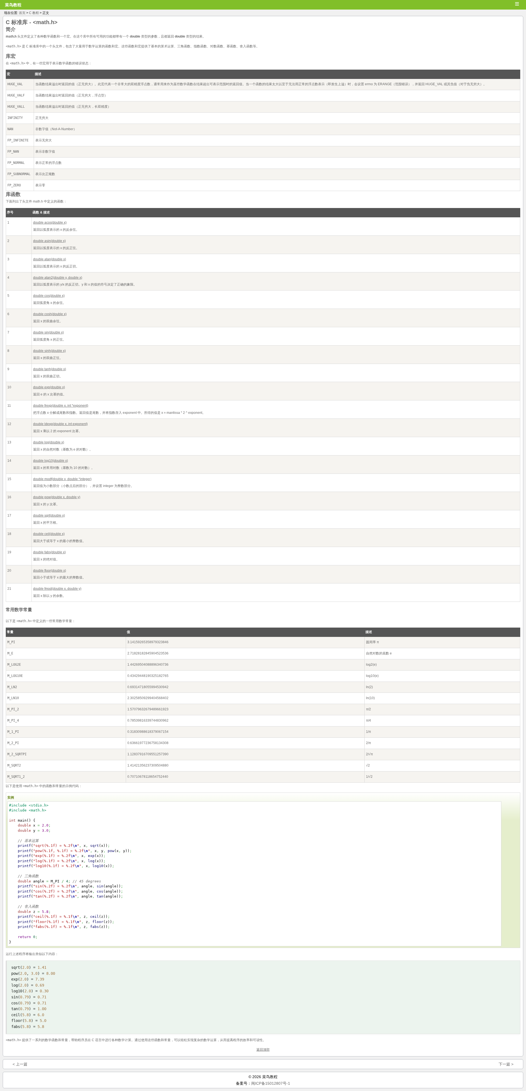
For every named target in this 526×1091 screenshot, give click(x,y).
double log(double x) (48, 442)
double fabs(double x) (49, 552)
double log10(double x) (50, 461)
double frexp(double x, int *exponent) (60, 406)
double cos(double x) (49, 296)
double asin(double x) (49, 241)
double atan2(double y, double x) (57, 278)
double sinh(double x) (49, 351)
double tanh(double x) (49, 369)
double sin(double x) (48, 332)
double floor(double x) (49, 570)
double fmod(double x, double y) (57, 589)
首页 (22, 13)
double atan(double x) (49, 259)
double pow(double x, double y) (56, 497)
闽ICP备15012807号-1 (270, 1083)
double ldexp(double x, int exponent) (60, 424)
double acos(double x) (50, 222)
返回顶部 (263, 1050)
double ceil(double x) (49, 534)
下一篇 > (506, 1064)
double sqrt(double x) (49, 515)
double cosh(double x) (50, 314)
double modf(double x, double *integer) (62, 479)
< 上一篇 (20, 1064)
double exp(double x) (49, 387)
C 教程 (34, 13)
